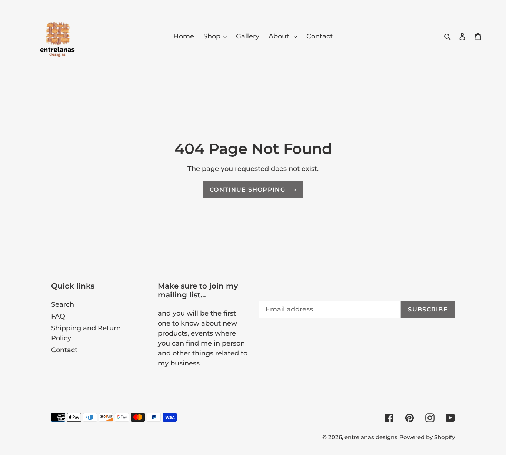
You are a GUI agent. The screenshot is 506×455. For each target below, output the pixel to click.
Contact (64, 350)
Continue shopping (247, 189)
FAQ (58, 316)
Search (62, 304)
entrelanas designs (370, 437)
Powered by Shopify (427, 437)
